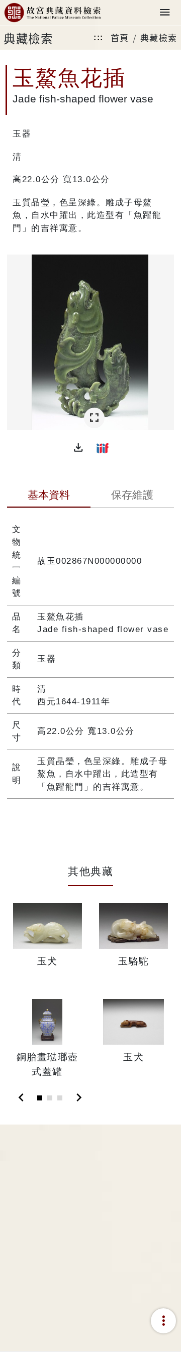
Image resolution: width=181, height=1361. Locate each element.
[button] (78, 448)
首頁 (120, 37)
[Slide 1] (39, 1097)
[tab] (48, 496)
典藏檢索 (158, 37)
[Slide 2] (49, 1097)
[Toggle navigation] (164, 13)
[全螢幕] (94, 418)
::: (99, 37)
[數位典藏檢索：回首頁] (52, 13)
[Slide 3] (59, 1097)
